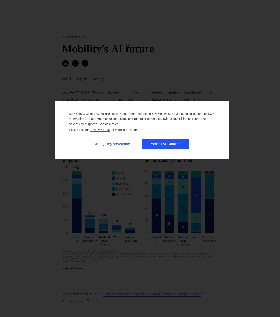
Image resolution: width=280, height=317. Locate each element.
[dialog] (142, 130)
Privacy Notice (100, 129)
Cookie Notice (108, 124)
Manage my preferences (112, 144)
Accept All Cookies (165, 144)
